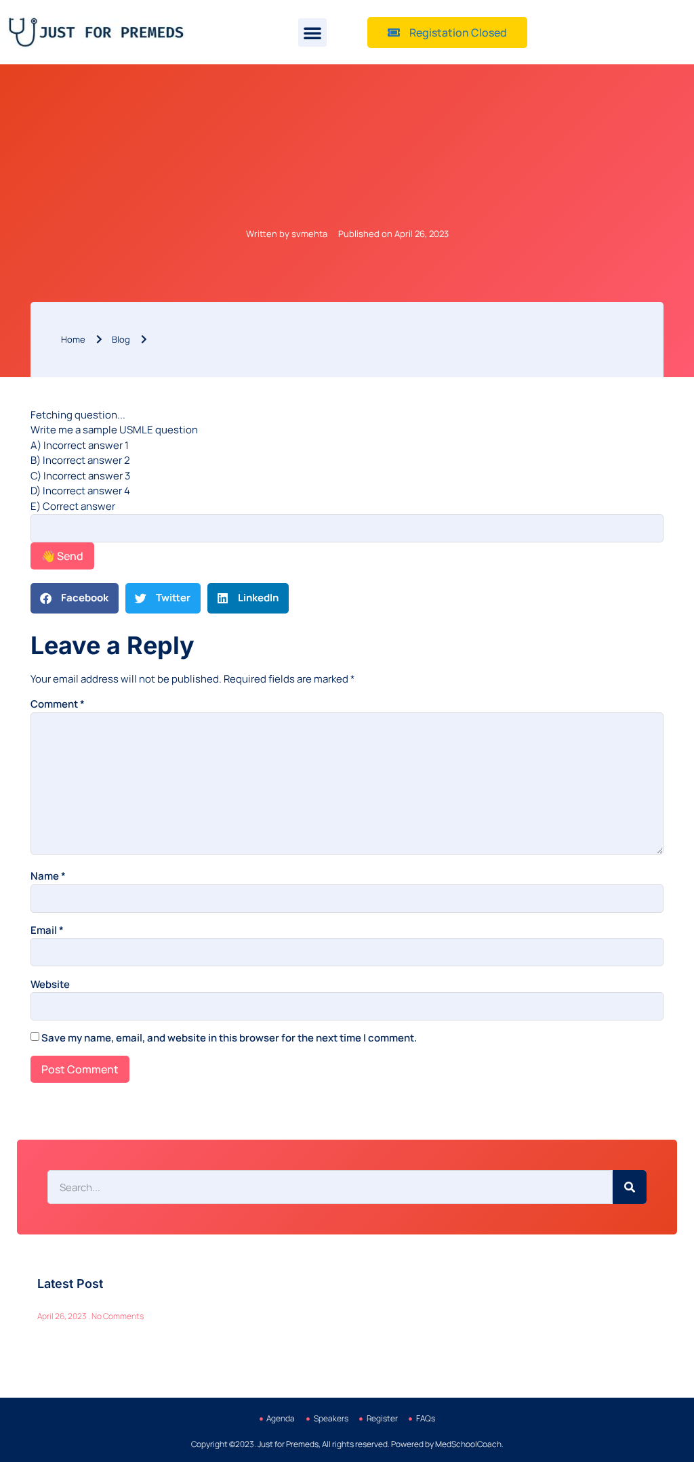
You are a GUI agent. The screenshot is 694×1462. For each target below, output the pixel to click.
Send (62, 556)
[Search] (630, 1187)
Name (48, 876)
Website (50, 984)
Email (47, 930)
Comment (57, 704)
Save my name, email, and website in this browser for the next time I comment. (229, 1038)
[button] (312, 32)
